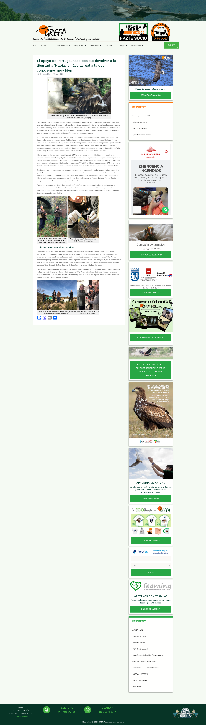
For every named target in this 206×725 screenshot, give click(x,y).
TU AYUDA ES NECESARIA (150, 255)
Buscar (171, 45)
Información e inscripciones (150, 337)
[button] (46, 46)
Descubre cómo (151, 498)
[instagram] (172, 15)
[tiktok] (178, 15)
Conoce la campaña (151, 293)
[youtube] (184, 15)
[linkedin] (190, 15)
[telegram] (201, 15)
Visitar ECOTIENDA (151, 540)
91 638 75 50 (66, 712)
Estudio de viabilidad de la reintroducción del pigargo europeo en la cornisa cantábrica (150, 370)
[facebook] (161, 15)
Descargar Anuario (151, 95)
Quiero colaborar (150, 609)
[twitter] (166, 15)
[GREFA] (66, 33)
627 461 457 (107, 712)
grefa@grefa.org (21, 716)
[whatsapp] (195, 15)
